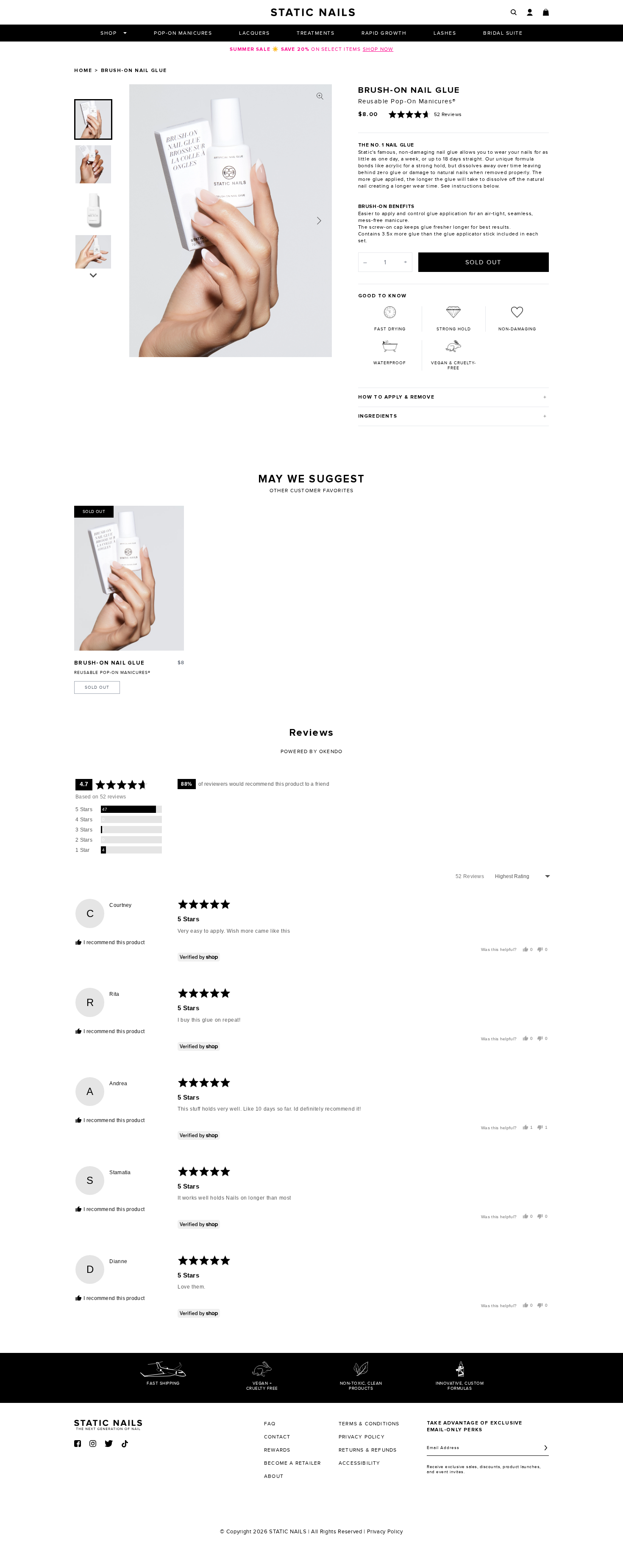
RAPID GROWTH (384, 33)
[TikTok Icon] (124, 1443)
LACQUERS (254, 33)
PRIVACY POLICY (362, 1437)
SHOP (108, 33)
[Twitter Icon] (109, 1443)
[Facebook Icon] (77, 1443)
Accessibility (360, 1463)
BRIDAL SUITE (503, 33)
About (274, 1476)
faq (270, 1424)
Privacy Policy (385, 1531)
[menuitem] (93, 119)
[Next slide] (319, 220)
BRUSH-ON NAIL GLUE (109, 663)
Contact (277, 1437)
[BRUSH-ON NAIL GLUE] (129, 578)
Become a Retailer (292, 1463)
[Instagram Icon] (92, 1443)
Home (83, 70)
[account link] (530, 12)
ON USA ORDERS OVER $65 (311, 49)
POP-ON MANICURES (183, 33)
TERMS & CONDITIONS (369, 1424)
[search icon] (514, 12)
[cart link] (546, 12)
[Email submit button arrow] (546, 1447)
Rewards (277, 1450)
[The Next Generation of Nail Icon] (108, 1423)
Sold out (97, 687)
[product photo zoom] (320, 96)
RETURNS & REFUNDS (368, 1450)
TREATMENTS (315, 33)
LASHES (445, 33)
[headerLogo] (313, 12)
